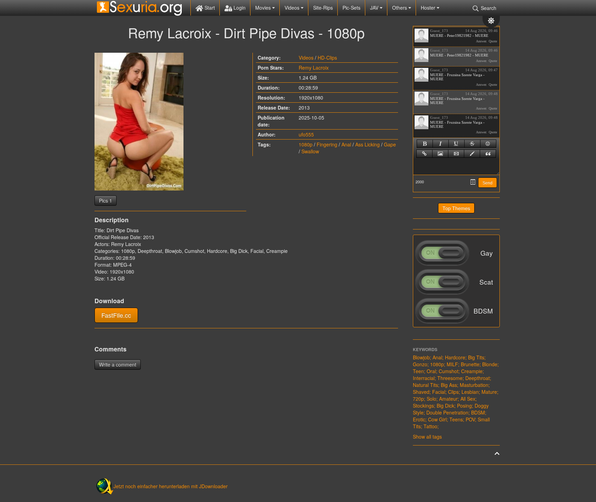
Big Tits (476, 357)
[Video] (456, 154)
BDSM (478, 412)
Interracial (424, 378)
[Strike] (472, 144)
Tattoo (430, 426)
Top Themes (456, 208)
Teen (418, 371)
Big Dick (445, 405)
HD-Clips (327, 57)
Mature (489, 391)
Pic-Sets (351, 7)
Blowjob (421, 357)
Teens (456, 419)
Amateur (448, 398)
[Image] (440, 154)
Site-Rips (323, 7)
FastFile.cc (116, 315)
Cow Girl (437, 419)
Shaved (421, 391)
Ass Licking (367, 144)
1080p (305, 144)
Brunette (470, 364)
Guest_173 (439, 31)
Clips (453, 391)
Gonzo (420, 364)
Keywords (425, 349)
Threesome (450, 378)
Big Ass (449, 384)
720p (418, 398)
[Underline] (456, 144)
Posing (464, 405)
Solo (431, 398)
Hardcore (455, 357)
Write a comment (117, 364)
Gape (390, 144)
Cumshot (448, 371)
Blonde (489, 364)
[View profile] (421, 35)
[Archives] (473, 182)
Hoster (429, 7)
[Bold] (425, 144)
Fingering (327, 144)
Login (239, 7)
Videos (293, 7)
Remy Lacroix (314, 67)
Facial (438, 391)
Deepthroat (477, 378)
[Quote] (488, 154)
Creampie (472, 371)
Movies (263, 7)
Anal (346, 144)
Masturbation (474, 384)
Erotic (419, 419)
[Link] (424, 154)
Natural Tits (425, 384)
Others (400, 7)
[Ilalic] (441, 144)
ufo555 (306, 134)
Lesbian (470, 391)
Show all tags (427, 436)
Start (209, 7)
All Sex (467, 398)
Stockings (423, 405)
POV (470, 419)
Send (488, 183)
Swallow (310, 151)
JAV (375, 7)
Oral (431, 371)
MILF (452, 364)
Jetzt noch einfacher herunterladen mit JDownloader (170, 486)
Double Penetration (447, 412)
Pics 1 (105, 200)
